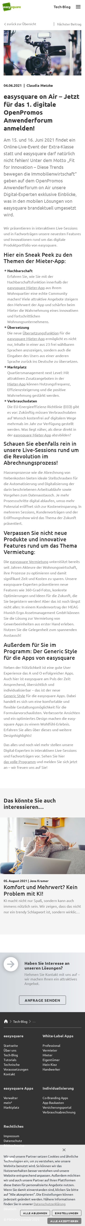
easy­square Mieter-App (26, 287)
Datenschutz (13, 1141)
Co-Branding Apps (55, 1098)
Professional (51, 1045)
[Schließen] (64, 1149)
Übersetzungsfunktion (41, 333)
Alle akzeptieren (64, 1221)
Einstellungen (66, 1213)
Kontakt (9, 1074)
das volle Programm (20, 761)
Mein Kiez (50, 1064)
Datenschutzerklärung (50, 1204)
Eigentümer (51, 1060)
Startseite (11, 1045)
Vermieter (50, 1050)
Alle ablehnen (35, 1213)
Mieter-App (16, 384)
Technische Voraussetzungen (16, 1066)
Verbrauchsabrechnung (59, 1112)
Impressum (11, 1136)
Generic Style (14, 695)
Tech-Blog (20, 1021)
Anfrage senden (42, 1000)
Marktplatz (11, 1107)
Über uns (10, 1050)
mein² (8, 1102)
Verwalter (11, 1098)
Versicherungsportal (57, 1107)
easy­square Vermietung (29, 561)
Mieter (47, 1055)
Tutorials (10, 1060)
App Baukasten (53, 1102)
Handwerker (51, 1069)
